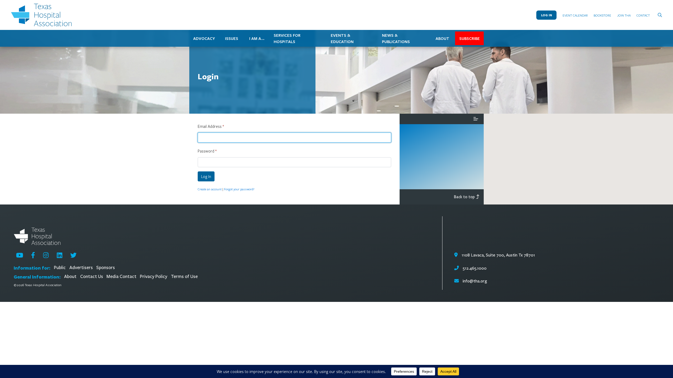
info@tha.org (475, 281)
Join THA (624, 15)
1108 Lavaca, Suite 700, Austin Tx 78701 (498, 255)
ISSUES (231, 38)
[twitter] (73, 255)
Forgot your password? (239, 189)
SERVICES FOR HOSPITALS (287, 38)
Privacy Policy (153, 276)
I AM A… (256, 38)
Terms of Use (184, 276)
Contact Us (91, 276)
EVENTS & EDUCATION (342, 38)
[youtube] (19, 255)
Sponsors (105, 267)
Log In (546, 15)
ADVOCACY (204, 38)
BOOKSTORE (602, 15)
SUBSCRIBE (469, 38)
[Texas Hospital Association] (42, 15)
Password (207, 151)
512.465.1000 (474, 268)
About (70, 276)
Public (60, 267)
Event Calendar (575, 15)
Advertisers (81, 267)
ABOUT (442, 38)
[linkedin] (59, 255)
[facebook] (33, 255)
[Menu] (476, 119)
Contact (643, 15)
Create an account (210, 189)
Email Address (211, 126)
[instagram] (45, 255)
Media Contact (121, 276)
